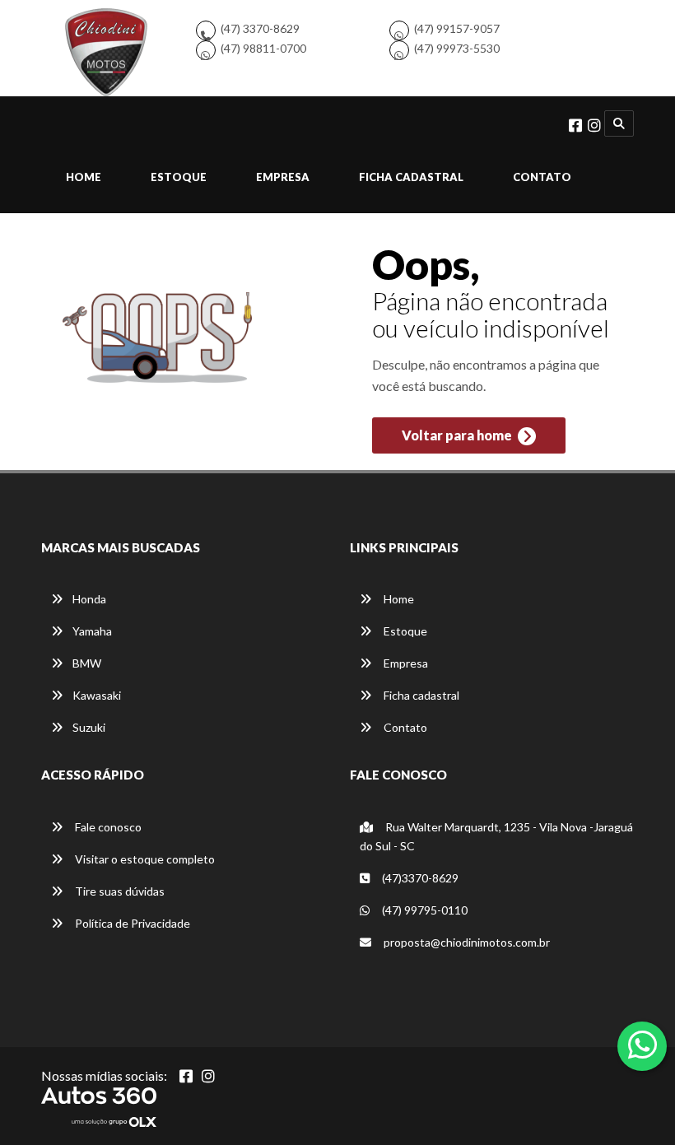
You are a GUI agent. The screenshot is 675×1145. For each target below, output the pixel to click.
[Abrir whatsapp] (642, 1044)
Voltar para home (458, 435)
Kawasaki (96, 695)
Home (83, 177)
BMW (86, 663)
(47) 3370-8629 (260, 28)
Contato (542, 177)
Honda (89, 599)
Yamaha (92, 631)
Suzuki (88, 727)
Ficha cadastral (411, 177)
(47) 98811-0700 (263, 48)
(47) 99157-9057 (457, 28)
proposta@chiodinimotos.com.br (467, 942)
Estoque (179, 177)
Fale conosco (107, 827)
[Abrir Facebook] (186, 1076)
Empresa (283, 177)
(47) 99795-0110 (423, 910)
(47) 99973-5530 (457, 48)
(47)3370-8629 (419, 878)
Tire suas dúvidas (118, 891)
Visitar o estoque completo (143, 859)
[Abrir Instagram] (208, 1076)
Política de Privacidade (131, 923)
